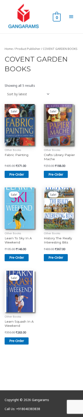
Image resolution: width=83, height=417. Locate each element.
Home (9, 49)
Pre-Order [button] (16, 174)
